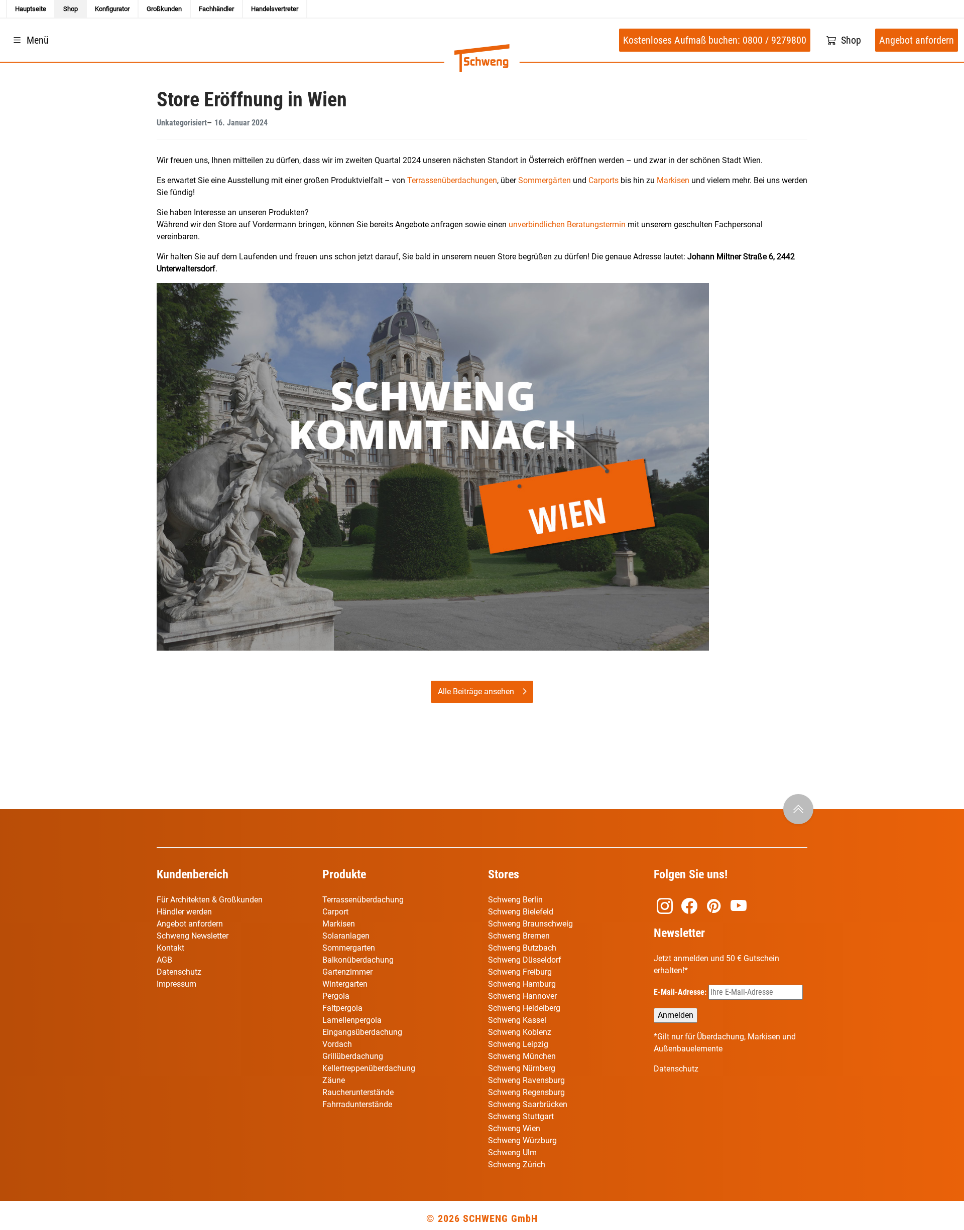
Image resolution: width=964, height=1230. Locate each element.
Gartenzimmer (347, 972)
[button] (29, 40)
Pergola (335, 996)
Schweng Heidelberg (524, 1008)
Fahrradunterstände (357, 1104)
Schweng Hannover (522, 996)
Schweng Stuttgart (521, 1116)
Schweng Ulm (512, 1152)
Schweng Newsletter (192, 936)
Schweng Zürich (516, 1164)
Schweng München (522, 1056)
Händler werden (184, 911)
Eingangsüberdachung (362, 1032)
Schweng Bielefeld (520, 911)
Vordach (337, 1044)
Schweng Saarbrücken (527, 1104)
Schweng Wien (514, 1128)
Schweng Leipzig (518, 1044)
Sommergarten (348, 948)
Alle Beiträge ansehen (476, 691)
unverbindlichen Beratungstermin (567, 224)
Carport (335, 911)
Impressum (176, 984)
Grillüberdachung (353, 1056)
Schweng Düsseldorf (524, 960)
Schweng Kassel (517, 1020)
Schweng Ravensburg (526, 1080)
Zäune (333, 1080)
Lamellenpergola (352, 1020)
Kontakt (170, 948)
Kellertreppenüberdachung (368, 1068)
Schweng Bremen (519, 936)
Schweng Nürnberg (521, 1068)
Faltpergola (342, 1008)
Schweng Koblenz (519, 1032)
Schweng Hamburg (522, 984)
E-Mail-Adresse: (681, 992)
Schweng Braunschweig (530, 924)
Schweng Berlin (515, 899)
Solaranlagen (346, 936)
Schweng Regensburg (526, 1092)
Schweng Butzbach (522, 948)
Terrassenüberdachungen (452, 180)
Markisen (673, 180)
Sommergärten (544, 180)
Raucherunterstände (358, 1092)
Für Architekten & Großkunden (210, 899)
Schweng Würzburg (522, 1140)
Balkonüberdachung (358, 960)
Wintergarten (345, 984)
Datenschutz (179, 972)
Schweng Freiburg (520, 972)
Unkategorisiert (182, 122)
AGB (164, 960)
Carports (603, 180)
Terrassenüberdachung (363, 899)
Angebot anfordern (190, 924)
